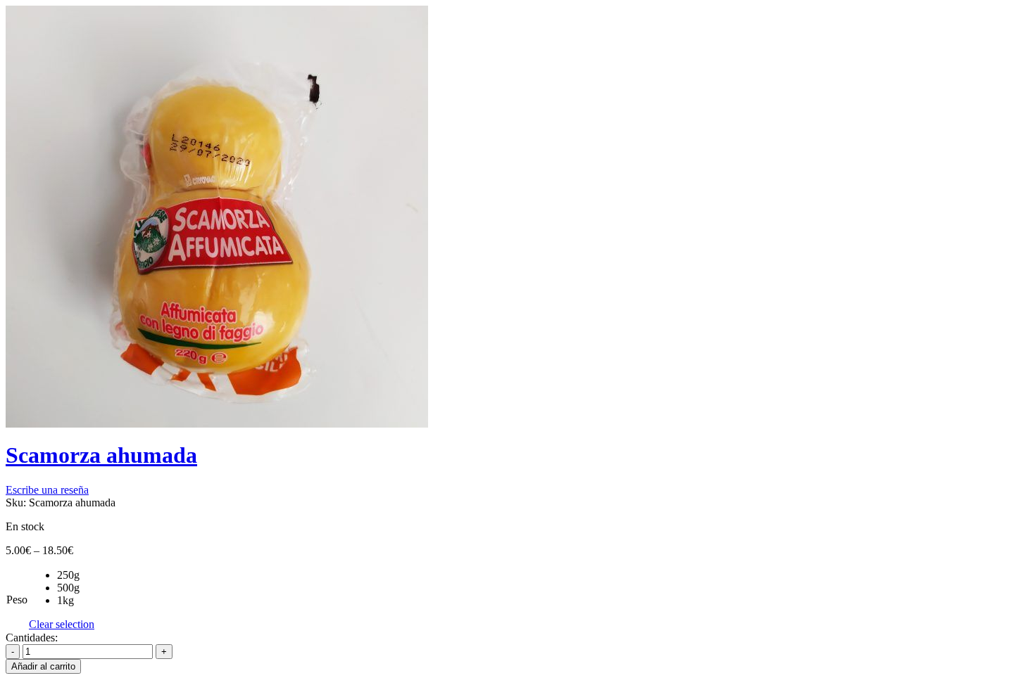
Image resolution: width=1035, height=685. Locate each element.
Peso (16, 600)
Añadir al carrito (43, 666)
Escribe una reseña (47, 490)
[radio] (75, 575)
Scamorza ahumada (101, 455)
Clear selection (61, 624)
